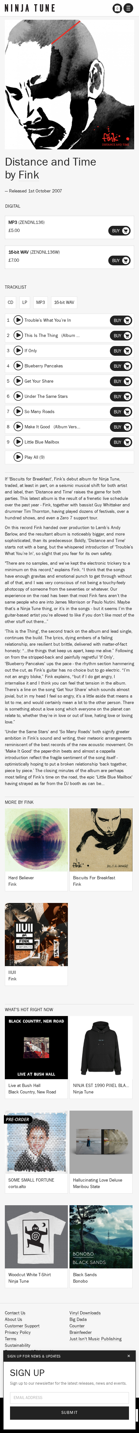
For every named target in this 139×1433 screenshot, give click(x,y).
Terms (10, 1339)
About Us (13, 1319)
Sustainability (17, 1345)
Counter (77, 1326)
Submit (69, 1413)
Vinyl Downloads (85, 1313)
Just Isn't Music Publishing (96, 1339)
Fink (28, 175)
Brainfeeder (81, 1332)
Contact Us (15, 1313)
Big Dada (78, 1319)
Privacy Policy (18, 1332)
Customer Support (22, 1326)
